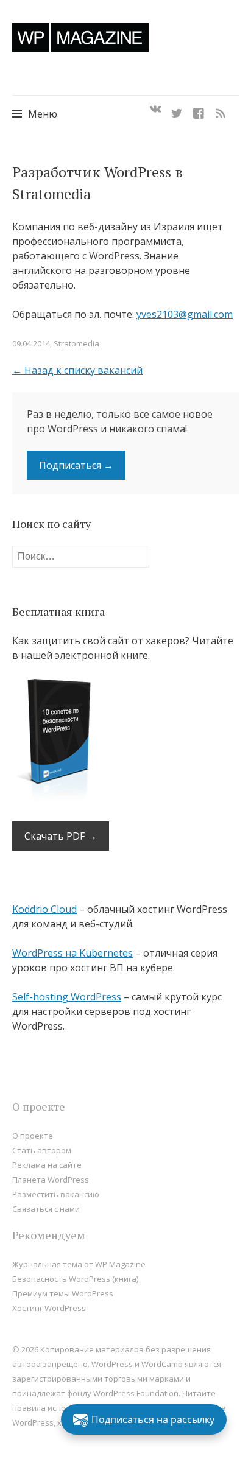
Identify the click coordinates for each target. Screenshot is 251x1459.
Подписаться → (76, 465)
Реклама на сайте (47, 1164)
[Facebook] (199, 109)
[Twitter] (177, 109)
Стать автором (41, 1150)
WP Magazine (80, 37)
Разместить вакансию (55, 1194)
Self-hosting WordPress (66, 997)
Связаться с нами (46, 1208)
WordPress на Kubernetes (72, 953)
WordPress (33, 1422)
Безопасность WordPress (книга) (75, 1278)
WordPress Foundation (136, 1393)
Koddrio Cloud (44, 909)
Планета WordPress (50, 1179)
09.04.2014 (31, 343)
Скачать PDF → (60, 836)
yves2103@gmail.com (184, 314)
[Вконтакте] (155, 109)
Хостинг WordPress (49, 1308)
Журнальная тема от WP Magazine (79, 1264)
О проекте (32, 1135)
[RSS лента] (221, 109)
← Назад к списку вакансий (77, 370)
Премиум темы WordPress (62, 1293)
